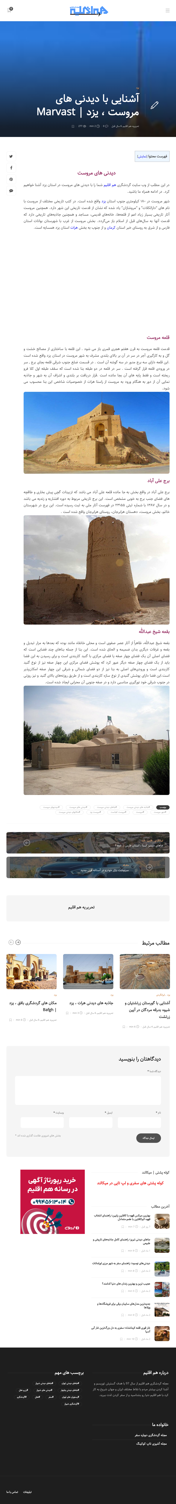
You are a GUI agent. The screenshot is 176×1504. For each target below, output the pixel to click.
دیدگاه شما (154, 1071)
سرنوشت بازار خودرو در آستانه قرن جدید (104, 870)
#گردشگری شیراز (71, 1404)
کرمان (111, 227)
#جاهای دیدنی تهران (70, 1383)
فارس (149, 840)
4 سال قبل (148, 1027)
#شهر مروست (160, 812)
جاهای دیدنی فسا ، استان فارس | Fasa (139, 845)
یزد (137, 88)
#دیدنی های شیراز (44, 1390)
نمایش (142, 156)
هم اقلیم (110, 185)
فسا (143, 840)
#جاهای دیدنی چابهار (70, 1390)
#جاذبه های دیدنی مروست (138, 807)
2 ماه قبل (145, 1271)
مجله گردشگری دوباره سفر (151, 1435)
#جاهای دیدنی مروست (107, 807)
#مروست (140, 812)
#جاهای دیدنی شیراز (44, 1383)
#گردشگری (21, 1397)
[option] (31, 987)
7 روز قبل (145, 1227)
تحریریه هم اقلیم (131, 126)
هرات (74, 227)
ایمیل (108, 1113)
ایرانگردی (159, 840)
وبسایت (58, 1113)
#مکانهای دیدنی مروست (69, 812)
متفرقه (126, 865)
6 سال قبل (117, 126)
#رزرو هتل (23, 1390)
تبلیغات (27, 1492)
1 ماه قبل (145, 1251)
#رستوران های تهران (70, 1397)
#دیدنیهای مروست (51, 807)
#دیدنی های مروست (78, 807)
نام (158, 1113)
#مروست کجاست (118, 812)
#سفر (51, 1397)
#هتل (37, 1397)
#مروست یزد (95, 812)
